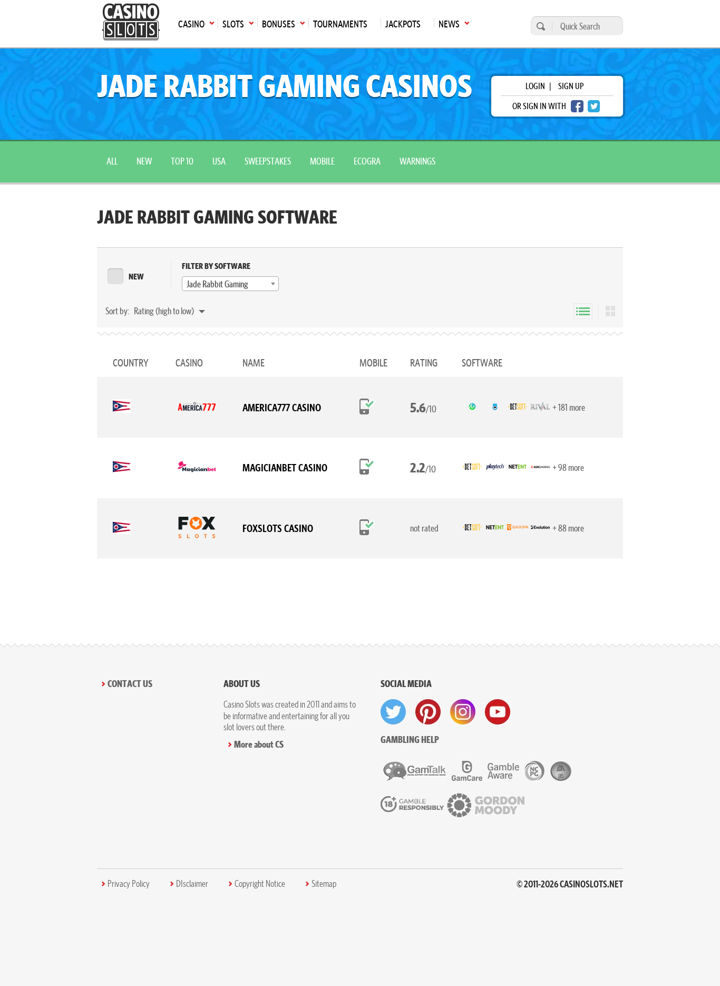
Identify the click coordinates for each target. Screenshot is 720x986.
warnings (417, 161)
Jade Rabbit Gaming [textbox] (217, 283)
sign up (570, 86)
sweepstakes (268, 161)
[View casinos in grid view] (610, 311)
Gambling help (410, 739)
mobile (322, 161)
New (144, 161)
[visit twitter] (393, 711)
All (112, 161)
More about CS (259, 744)
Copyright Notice (260, 883)
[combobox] (230, 283)
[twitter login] (594, 106)
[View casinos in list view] (582, 311)
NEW (136, 277)
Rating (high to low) (165, 310)
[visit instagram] (462, 711)
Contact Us (130, 683)
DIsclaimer (192, 883)
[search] (539, 26)
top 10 (182, 161)
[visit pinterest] (428, 711)
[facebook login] (577, 106)
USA (219, 161)
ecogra (367, 161)
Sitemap (324, 883)
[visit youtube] (497, 711)
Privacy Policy (129, 883)
